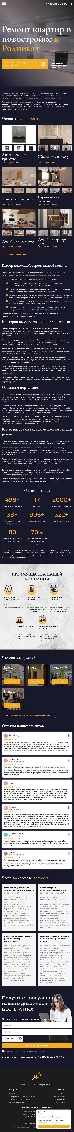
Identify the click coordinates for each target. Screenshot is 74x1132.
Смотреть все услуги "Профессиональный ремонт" (29, 715)
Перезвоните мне (37, 1045)
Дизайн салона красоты (14, 156)
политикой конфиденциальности (48, 1122)
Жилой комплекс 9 (17, 199)
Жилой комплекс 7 (53, 156)
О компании (59, 1099)
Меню (61, 1089)
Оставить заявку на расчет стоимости (21, 63)
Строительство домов (19, 1099)
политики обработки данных (33, 1051)
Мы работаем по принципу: (37, 1107)
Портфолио (59, 1096)
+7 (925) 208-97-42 (59, 3)
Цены (62, 1094)
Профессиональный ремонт (22, 1096)
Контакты (60, 1102)
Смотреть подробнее (11, 162)
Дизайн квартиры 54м (53, 241)
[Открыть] (4, 3)
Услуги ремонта (16, 1102)
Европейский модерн (49, 198)
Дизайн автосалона (18, 241)
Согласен (54, 1126)
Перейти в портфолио (16, 255)
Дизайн (12, 1094)
